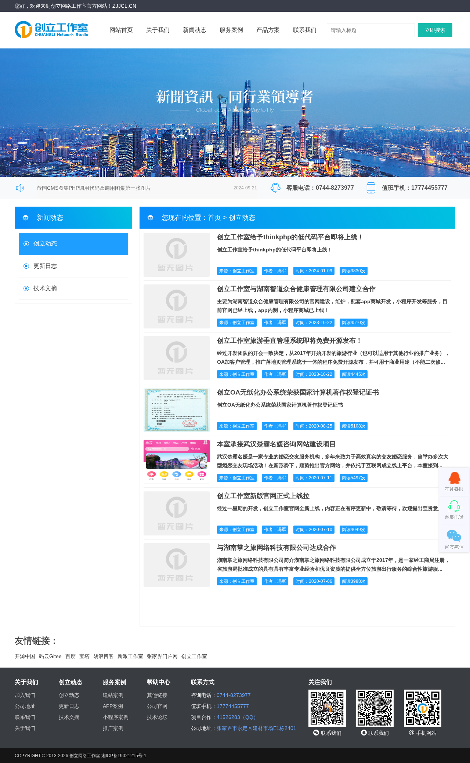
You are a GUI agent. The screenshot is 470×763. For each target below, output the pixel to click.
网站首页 (121, 30)
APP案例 (113, 706)
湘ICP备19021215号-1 (124, 755)
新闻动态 (194, 30)
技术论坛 (157, 717)
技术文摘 (45, 288)
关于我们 (158, 30)
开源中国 (25, 656)
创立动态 (45, 243)
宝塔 (84, 656)
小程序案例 (116, 717)
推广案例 (113, 728)
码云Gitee (50, 656)
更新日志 (45, 266)
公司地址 (25, 706)
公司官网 (157, 706)
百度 (70, 656)
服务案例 (231, 30)
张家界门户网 (162, 656)
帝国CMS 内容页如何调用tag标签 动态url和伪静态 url (98, 194)
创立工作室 (194, 656)
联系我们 (305, 30)
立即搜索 (435, 30)
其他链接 (157, 695)
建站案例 (113, 695)
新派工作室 (130, 656)
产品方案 (268, 30)
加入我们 (25, 695)
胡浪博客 (103, 656)
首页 (214, 217)
